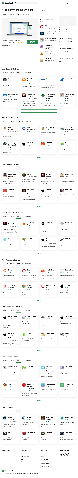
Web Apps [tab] (28, 14)
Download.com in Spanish (27, 462)
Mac (48, 3)
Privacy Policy (44, 454)
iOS (53, 3)
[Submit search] (16, 3)
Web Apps (66, 3)
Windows (41, 3)
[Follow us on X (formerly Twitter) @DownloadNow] (64, 454)
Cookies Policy (44, 459)
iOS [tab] (23, 14)
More (73, 3)
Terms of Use (44, 456)
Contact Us (24, 459)
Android (58, 3)
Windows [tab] (5, 14)
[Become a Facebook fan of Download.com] (61, 454)
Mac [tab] (18, 14)
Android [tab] (12, 14)
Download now (33, 42)
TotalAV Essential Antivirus (13, 41)
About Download (25, 454)
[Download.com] (7, 3)
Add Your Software (25, 456)
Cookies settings (45, 466)
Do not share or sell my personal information (46, 462)
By (4, 42)
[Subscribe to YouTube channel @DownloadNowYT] (67, 454)
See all (39, 111)
